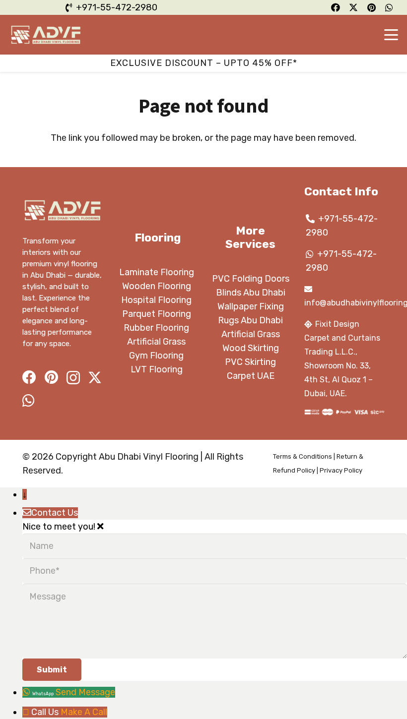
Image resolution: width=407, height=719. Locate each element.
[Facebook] (29, 377)
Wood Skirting (250, 348)
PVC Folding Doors (250, 278)
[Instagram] (73, 378)
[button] (391, 35)
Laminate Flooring (156, 272)
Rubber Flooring (156, 327)
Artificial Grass (156, 341)
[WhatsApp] (28, 401)
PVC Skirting (250, 362)
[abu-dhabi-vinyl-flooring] (46, 35)
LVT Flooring (157, 369)
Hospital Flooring (156, 300)
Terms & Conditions (302, 456)
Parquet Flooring (156, 313)
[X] (95, 377)
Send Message (85, 692)
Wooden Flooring (156, 286)
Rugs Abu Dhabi (250, 320)
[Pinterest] (51, 377)
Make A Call (84, 712)
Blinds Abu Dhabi (250, 292)
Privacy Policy (341, 470)
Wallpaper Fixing (250, 306)
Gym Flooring (156, 355)
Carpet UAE (250, 375)
